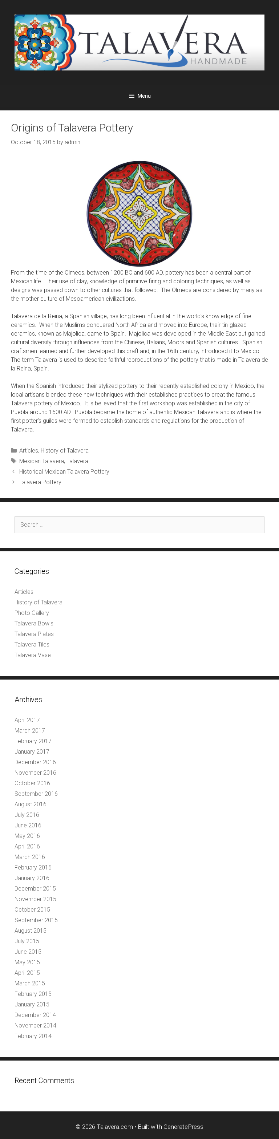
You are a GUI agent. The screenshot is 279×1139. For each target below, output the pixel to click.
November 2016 (35, 772)
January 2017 (32, 751)
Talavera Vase (33, 655)
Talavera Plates (34, 634)
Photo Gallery (32, 612)
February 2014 (33, 1036)
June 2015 (28, 951)
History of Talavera (65, 450)
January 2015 (32, 1004)
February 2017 (33, 741)
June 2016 (28, 825)
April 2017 (27, 720)
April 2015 (27, 972)
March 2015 (30, 983)
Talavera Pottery (40, 482)
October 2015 (32, 909)
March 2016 (30, 857)
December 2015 (35, 888)
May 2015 (27, 962)
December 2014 (35, 1015)
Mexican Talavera (41, 461)
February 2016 (33, 867)
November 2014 (35, 1025)
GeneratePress (183, 1126)
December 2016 (35, 762)
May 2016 (27, 835)
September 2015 (36, 920)
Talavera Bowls (34, 623)
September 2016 (36, 793)
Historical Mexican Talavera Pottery (64, 471)
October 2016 (32, 783)
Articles (28, 450)
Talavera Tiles (32, 644)
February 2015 (33, 993)
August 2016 (30, 804)
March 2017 (30, 730)
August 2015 (30, 930)
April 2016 (27, 846)
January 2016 (32, 878)
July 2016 (27, 814)
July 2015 (27, 941)
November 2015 (35, 899)
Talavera (77, 461)
